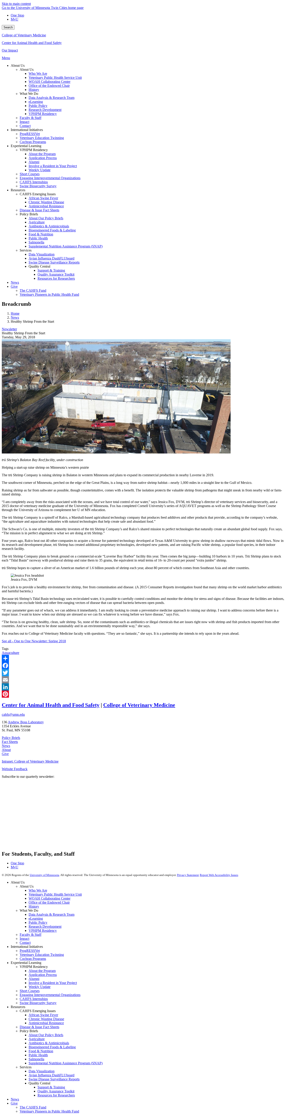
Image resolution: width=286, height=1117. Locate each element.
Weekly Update (39, 987)
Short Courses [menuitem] (30, 174)
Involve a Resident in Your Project (53, 983)
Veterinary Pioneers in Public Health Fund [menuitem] (49, 294)
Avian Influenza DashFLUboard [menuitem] (51, 258)
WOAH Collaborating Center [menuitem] (49, 81)
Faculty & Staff (30, 934)
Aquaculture (10, 653)
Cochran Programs (33, 959)
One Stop (17, 15)
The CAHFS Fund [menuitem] (33, 290)
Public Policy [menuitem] (38, 106)
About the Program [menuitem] (42, 154)
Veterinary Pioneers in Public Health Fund (49, 1111)
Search (8, 27)
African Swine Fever (43, 1015)
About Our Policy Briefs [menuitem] (46, 218)
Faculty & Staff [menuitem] (30, 118)
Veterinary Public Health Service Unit (55, 894)
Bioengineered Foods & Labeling (52, 1047)
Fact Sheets (10, 742)
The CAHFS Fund (33, 1107)
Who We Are (38, 890)
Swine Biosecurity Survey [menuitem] (38, 186)
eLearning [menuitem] (36, 102)
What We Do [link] (29, 94)
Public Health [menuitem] (38, 238)
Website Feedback (14, 769)
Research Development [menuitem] (45, 110)
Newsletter (9, 329)
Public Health (38, 1055)
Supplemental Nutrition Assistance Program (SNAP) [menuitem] (66, 246)
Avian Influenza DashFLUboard (51, 1075)
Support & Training (51, 1087)
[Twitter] (143, 672)
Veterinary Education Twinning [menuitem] (42, 138)
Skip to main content (16, 4)
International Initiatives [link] (27, 130)
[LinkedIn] (143, 687)
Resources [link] (18, 190)
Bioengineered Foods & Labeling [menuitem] (52, 230)
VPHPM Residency (43, 930)
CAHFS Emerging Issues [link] (38, 194)
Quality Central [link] (39, 266)
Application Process (43, 975)
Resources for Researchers (56, 1095)
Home (15, 313)
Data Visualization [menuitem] (42, 254)
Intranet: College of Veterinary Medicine (30, 761)
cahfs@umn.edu (13, 714)
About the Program (42, 971)
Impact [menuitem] (24, 122)
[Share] (143, 658)
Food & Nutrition (41, 1051)
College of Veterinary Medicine (24, 35)
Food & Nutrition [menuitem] (41, 234)
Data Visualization (42, 1071)
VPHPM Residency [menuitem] (43, 114)
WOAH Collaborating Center (49, 898)
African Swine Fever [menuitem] (43, 198)
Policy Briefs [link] (29, 214)
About (6, 750)
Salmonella (36, 1059)
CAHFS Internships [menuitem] (34, 182)
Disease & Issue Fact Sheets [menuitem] (39, 210)
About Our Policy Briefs (46, 1035)
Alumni (34, 979)
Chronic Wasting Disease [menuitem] (46, 202)
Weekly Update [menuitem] (39, 170)
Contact (25, 942)
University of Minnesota (44, 875)
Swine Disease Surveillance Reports (54, 1079)
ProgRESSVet (30, 951)
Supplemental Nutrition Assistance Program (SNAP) (66, 1063)
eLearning (36, 918)
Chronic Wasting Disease (46, 1019)
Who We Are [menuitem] (38, 73)
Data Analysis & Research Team (51, 914)
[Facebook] (143, 665)
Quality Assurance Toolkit (56, 1091)
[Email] (143, 679)
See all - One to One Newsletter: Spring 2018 (34, 641)
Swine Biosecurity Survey (38, 1003)
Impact (24, 938)
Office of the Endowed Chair (49, 902)
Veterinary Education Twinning (42, 955)
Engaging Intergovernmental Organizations (50, 995)
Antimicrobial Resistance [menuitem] (46, 206)
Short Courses (30, 991)
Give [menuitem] (14, 286)
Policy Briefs (11, 738)
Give (5, 754)
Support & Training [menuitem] (51, 270)
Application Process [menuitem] (43, 158)
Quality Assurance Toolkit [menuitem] (56, 274)
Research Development (45, 926)
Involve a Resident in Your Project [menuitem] (53, 166)
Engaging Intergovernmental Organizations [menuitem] (50, 178)
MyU (14, 19)
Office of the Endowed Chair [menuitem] (49, 85)
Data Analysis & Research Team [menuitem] (51, 98)
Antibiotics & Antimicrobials (49, 1043)
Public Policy (38, 922)
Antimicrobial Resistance (46, 1023)
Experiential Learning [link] (26, 146)
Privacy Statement (188, 875)
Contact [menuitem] (25, 126)
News (15, 317)
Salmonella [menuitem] (36, 242)
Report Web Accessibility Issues (219, 875)
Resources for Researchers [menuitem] (56, 278)
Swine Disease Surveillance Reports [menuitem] (54, 262)
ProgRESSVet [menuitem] (30, 134)
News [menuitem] (15, 282)
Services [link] (26, 250)
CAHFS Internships (34, 999)
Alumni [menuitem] (34, 162)
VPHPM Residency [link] (34, 150)
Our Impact (10, 50)
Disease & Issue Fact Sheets (39, 1027)
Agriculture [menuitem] (37, 222)
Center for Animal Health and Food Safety (32, 43)
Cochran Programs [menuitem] (33, 142)
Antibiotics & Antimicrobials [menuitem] (49, 226)
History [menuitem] (34, 90)
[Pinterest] (143, 694)
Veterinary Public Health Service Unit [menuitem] (55, 77)
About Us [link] (18, 65)
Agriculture (37, 1039)
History (34, 906)
